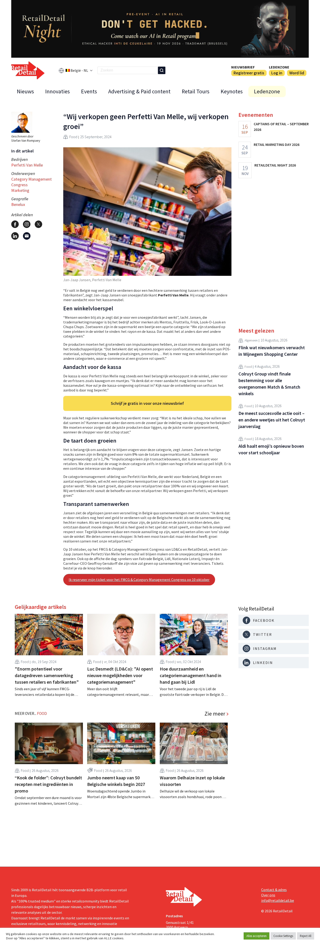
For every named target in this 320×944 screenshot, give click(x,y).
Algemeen (251, 340)
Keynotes (232, 91)
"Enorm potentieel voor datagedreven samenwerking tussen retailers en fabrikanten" (47, 675)
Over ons (268, 895)
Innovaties (57, 91)
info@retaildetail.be (277, 900)
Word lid (296, 73)
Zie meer (215, 713)
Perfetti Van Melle (27, 165)
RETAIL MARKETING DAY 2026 (276, 144)
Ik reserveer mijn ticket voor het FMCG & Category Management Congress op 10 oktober (139, 579)
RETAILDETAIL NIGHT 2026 (275, 165)
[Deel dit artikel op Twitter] (38, 224)
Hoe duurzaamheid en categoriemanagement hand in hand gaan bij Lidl (190, 675)
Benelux (18, 204)
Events (89, 91)
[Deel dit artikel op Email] (26, 236)
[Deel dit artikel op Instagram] (26, 224)
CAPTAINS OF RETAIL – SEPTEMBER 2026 (281, 126)
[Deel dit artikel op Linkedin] (15, 236)
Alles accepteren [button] (256, 936)
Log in (276, 73)
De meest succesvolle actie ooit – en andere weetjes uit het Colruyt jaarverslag (271, 419)
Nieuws (25, 91)
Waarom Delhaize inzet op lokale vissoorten (192, 781)
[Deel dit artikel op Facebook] (15, 224)
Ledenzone (279, 67)
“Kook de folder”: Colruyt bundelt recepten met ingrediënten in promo (48, 784)
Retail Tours (195, 91)
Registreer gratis (249, 73)
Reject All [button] (305, 936)
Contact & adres (274, 889)
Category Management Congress (31, 181)
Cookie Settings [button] (283, 936)
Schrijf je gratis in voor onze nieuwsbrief (147, 403)
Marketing (20, 190)
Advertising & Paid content (139, 91)
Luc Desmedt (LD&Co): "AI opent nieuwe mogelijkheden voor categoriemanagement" (120, 675)
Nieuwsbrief (243, 67)
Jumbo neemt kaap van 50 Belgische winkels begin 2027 (116, 781)
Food (73, 136)
